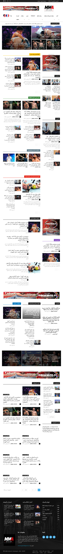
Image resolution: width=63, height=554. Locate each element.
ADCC (30, 161)
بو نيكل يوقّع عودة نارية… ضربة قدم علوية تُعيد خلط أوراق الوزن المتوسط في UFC (22, 165)
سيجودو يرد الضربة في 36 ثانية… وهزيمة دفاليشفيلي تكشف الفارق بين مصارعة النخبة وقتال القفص (17, 238)
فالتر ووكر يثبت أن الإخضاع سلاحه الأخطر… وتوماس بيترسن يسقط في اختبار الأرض (31, 196)
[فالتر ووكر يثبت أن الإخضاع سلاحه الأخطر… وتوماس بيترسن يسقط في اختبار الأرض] (31, 186)
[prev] (48, 24)
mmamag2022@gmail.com (24, 545)
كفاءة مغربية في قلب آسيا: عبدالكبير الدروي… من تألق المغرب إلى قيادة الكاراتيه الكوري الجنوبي (51, 331)
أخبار (43, 84)
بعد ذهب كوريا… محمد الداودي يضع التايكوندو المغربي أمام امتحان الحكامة (48, 395)
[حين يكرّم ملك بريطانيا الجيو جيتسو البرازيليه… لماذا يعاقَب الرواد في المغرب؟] (18, 205)
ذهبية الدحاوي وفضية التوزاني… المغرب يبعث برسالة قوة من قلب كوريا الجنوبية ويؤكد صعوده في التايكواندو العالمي (48, 403)
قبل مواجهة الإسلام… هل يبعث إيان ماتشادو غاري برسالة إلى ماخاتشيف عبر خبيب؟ (11, 479)
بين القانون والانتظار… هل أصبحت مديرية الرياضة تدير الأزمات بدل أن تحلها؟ (9, 182)
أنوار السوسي (54, 334)
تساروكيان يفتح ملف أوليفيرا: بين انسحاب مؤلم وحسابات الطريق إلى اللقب (12, 113)
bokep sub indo (54, 426)
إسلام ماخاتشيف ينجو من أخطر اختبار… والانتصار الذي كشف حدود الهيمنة (10, 128)
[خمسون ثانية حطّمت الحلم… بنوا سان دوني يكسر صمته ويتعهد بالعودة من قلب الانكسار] (34, 158)
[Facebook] (10, 1)
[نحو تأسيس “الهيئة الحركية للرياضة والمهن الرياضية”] (18, 322)
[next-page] (36, 92)
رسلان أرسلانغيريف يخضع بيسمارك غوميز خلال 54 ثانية (9, 164)
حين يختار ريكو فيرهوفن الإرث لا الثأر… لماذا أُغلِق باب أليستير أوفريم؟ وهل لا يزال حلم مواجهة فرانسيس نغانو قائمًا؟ (56, 90)
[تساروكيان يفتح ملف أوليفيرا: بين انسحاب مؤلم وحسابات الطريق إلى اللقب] (53, 45)
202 (26, 490)
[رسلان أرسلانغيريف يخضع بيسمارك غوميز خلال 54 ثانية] (9, 158)
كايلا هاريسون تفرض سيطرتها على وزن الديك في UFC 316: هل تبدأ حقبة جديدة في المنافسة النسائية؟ (49, 165)
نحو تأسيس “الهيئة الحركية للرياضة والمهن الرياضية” (10, 322)
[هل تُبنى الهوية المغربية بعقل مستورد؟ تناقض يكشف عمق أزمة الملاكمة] (46, 98)
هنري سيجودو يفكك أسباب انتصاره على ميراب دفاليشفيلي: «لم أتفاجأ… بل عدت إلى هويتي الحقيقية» (16, 224)
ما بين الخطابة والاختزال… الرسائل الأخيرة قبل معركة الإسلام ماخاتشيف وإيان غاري (30, 479)
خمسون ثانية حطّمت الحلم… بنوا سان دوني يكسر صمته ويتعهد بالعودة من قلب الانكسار (34, 165)
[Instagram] (8, 1)
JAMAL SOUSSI (35, 79)
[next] (46, 24)
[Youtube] (4, 1)
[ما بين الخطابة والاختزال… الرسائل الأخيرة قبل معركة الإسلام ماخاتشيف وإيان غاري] (31, 471)
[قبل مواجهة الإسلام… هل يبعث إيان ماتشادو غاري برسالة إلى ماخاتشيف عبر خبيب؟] (12, 471)
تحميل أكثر (52, 416)
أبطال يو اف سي (27, 41)
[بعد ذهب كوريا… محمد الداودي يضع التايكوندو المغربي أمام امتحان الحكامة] (34, 280)
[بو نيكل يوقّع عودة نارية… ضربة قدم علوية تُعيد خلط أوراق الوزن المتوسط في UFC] (21, 158)
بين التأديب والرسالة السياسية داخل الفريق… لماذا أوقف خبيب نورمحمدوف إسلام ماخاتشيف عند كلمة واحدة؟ (9, 137)
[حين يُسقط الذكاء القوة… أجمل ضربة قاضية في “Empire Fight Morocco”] (37, 322)
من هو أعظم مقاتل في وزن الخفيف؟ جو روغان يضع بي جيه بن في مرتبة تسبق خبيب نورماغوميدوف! (10, 331)
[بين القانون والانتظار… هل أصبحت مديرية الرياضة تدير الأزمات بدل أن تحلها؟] (18, 182)
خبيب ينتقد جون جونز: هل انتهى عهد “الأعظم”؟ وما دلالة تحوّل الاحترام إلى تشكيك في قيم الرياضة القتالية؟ (9, 340)
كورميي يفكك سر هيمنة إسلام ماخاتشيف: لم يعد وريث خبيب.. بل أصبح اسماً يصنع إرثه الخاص (30, 440)
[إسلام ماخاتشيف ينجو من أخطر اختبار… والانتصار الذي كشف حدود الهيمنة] (18, 128)
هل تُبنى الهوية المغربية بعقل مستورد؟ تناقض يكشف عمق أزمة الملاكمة (47, 105)
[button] (11, 16)
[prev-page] (39, 92)
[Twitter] (6, 1)
